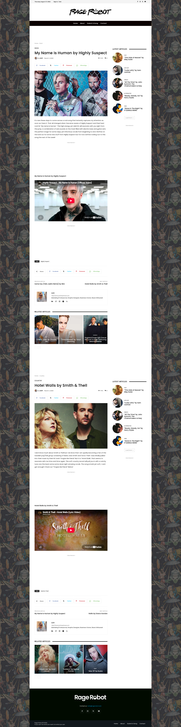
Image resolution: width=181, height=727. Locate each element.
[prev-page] (36, 347)
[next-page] (39, 347)
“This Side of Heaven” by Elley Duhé (134, 58)
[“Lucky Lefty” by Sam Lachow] (117, 70)
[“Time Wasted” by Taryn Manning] (71, 329)
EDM (125, 106)
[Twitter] (142, 1)
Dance (95, 335)
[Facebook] (137, 1)
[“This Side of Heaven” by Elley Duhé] (117, 58)
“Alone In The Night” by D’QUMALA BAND (133, 109)
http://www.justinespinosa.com (60, 295)
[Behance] (52, 301)
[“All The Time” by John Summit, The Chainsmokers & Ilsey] (117, 83)
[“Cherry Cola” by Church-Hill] (47, 329)
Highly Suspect (45, 261)
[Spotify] (63, 301)
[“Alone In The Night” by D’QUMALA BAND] (117, 108)
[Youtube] (145, 1)
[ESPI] (36, 58)
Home (36, 43)
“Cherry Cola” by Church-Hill (46, 340)
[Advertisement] (73, 33)
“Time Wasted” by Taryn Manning (71, 340)
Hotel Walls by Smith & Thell (96, 284)
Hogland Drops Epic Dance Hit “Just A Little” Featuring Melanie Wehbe (95, 340)
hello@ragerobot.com (94, 706)
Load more (128, 118)
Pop (46, 337)
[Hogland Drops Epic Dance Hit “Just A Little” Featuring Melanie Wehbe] (95, 329)
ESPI (41, 58)
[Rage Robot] (91, 12)
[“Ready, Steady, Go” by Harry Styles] (117, 96)
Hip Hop (126, 68)
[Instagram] (140, 1)
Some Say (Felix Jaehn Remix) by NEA (50, 284)
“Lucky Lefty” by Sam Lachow (132, 71)
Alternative (127, 93)
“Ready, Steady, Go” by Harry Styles (133, 97)
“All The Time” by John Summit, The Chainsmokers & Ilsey (133, 84)
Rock (41, 43)
